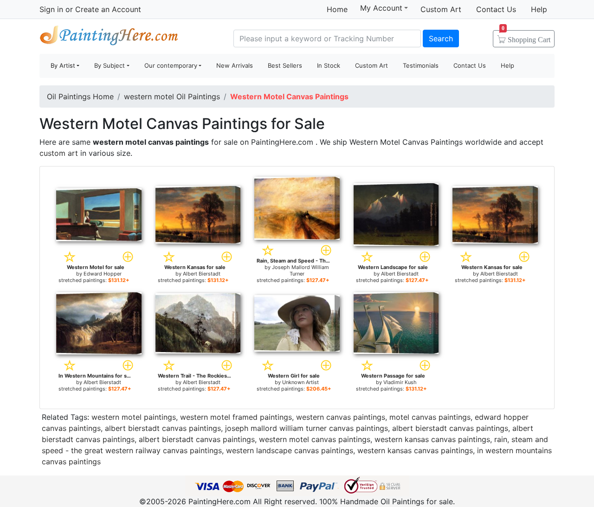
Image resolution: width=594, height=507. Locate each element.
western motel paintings (133, 417)
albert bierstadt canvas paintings (163, 428)
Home (337, 9)
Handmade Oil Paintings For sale (109, 37)
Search (441, 38)
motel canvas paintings (430, 417)
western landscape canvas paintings (289, 450)
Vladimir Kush (400, 382)
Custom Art (440, 9)
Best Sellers (285, 65)
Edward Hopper (103, 273)
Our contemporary (170, 65)
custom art (58, 153)
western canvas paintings (340, 417)
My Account (381, 8)
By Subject (109, 65)
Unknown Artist (300, 382)
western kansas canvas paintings (432, 439)
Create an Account (108, 9)
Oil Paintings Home (80, 96)
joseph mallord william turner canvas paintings (306, 428)
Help (539, 9)
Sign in (51, 9)
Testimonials (421, 65)
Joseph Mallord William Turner (300, 270)
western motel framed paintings (236, 417)
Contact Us (496, 9)
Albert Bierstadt (201, 273)
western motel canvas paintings (314, 439)
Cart (526, 36)
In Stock (328, 65)
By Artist (63, 65)
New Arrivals (234, 65)
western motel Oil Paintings (172, 96)
